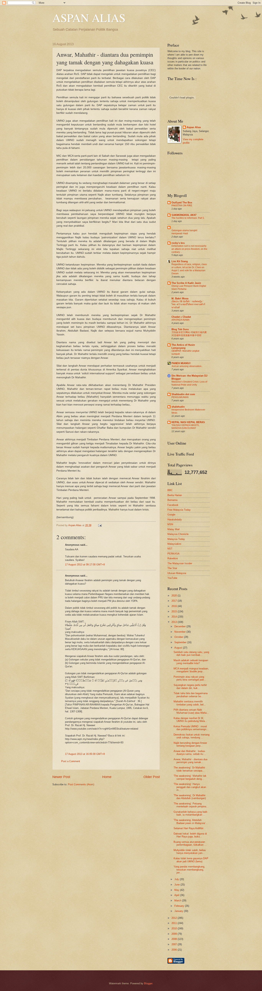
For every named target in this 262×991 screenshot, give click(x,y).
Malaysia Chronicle (178, 534)
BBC (170, 490)
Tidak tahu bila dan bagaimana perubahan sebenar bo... (191, 695)
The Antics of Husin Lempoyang (183, 346)
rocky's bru (178, 243)
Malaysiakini (174, 543)
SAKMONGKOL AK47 (183, 215)
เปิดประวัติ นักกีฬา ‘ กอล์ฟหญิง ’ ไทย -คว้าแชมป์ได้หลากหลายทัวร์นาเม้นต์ (188, 304)
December (180, 626)
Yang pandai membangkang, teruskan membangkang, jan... (189, 869)
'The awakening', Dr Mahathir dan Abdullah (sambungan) (190, 797)
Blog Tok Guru (180, 329)
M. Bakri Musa (179, 298)
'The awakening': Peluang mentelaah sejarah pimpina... (191, 805)
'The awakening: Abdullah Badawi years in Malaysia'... (191, 821)
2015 (174, 611)
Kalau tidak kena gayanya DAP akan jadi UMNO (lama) (191, 860)
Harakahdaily (174, 519)
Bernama (172, 500)
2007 (174, 944)
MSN (170, 524)
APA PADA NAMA (180, 320)
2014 (174, 616)
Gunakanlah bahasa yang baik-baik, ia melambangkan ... (191, 813)
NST (169, 548)
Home (106, 777)
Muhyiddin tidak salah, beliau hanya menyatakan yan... (190, 851)
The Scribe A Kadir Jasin (186, 283)
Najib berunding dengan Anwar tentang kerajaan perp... (190, 744)
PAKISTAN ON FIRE (181, 205)
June (177, 884)
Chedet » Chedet (181, 316)
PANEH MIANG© (181, 363)
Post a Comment (70, 761)
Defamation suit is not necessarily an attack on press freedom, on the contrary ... (189, 249)
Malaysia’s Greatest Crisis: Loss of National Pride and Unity (189, 383)
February (179, 905)
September (180, 642)
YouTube (172, 578)
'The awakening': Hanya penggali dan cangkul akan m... (190, 787)
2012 (174, 917)
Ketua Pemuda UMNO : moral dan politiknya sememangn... (191, 728)
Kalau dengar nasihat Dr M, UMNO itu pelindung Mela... (190, 719)
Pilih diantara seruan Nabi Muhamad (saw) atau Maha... (191, 711)
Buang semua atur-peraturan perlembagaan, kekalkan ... (190, 843)
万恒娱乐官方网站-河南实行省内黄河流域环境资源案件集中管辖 (189, 334)
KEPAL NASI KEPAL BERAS (188, 422)
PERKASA (173, 553)
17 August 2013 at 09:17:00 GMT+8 (85, 564)
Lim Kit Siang (179, 261)
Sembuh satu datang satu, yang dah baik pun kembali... (191, 653)
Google (171, 514)
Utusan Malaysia (176, 573)
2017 (174, 600)
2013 (174, 622)
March (178, 900)
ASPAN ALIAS (88, 17)
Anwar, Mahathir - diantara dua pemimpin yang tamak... (190, 761)
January (179, 911)
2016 (174, 606)
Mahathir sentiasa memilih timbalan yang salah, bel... (190, 703)
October (179, 637)
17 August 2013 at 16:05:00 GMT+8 (85, 754)
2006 (174, 949)
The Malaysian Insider (179, 563)
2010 (174, 928)
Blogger (148, 983)
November (180, 631)
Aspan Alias (75, 525)
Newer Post (61, 777)
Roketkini (172, 558)
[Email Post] (99, 525)
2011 (174, 923)
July (177, 879)
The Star (172, 568)
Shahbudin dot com (183, 394)
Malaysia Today (176, 539)
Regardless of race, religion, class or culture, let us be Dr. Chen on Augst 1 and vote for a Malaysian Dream (189, 269)
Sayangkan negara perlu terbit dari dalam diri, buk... (190, 686)
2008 (174, 939)
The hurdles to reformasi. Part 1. (188, 218)
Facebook (172, 505)
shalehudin (178, 406)
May (177, 890)
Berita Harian (174, 495)
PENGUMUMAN (180, 397)
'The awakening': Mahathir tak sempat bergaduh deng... (190, 777)
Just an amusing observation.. (187, 366)
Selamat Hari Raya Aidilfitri (188, 828)
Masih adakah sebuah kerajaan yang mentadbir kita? (191, 662)
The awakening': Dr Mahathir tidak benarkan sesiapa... (189, 769)
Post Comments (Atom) (81, 784)
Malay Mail (173, 529)
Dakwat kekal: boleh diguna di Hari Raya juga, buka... (190, 835)
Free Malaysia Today (179, 509)
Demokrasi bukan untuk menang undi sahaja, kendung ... (191, 736)
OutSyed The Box (181, 202)
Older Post (151, 777)
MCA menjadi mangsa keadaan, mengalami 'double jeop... (191, 670)
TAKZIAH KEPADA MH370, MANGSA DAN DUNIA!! (185, 427)
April (177, 895)
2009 (174, 933)
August (178, 647)
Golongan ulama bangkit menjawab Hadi (184, 232)
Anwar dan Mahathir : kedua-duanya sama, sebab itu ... (190, 752)
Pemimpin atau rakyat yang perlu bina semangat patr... (190, 678)
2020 (174, 595)
